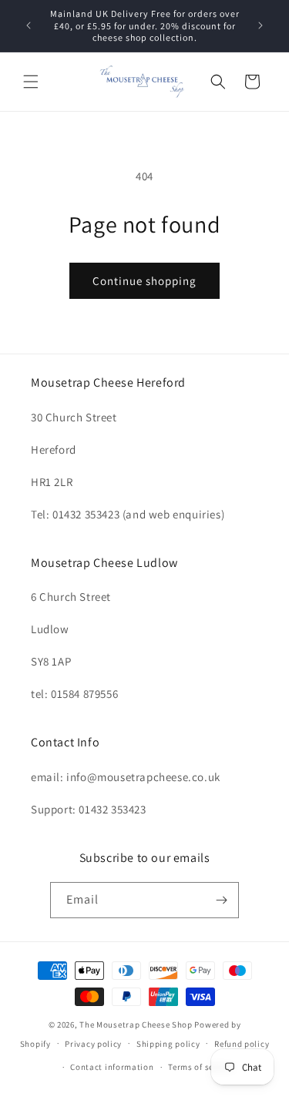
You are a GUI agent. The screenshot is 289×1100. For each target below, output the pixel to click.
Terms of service (200, 1066)
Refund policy (241, 1043)
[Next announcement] (260, 25)
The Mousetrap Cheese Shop (136, 1024)
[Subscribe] (221, 900)
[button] (31, 82)
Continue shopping (144, 280)
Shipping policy (168, 1043)
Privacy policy (93, 1043)
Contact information (111, 1066)
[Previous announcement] (28, 25)
